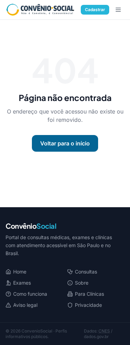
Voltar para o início (65, 143)
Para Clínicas (89, 294)
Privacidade (88, 305)
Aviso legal (25, 305)
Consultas (86, 272)
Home (19, 272)
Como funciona (30, 294)
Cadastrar (95, 9)
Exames (22, 283)
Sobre (81, 283)
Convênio (31, 225)
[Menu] (118, 9)
